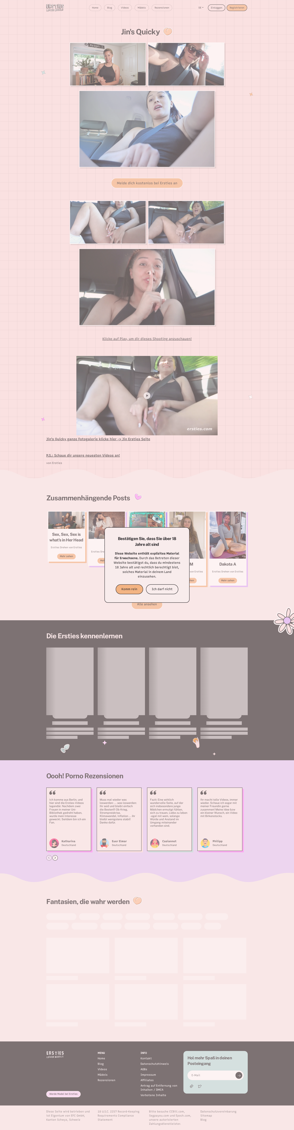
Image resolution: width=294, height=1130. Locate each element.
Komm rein (129, 589)
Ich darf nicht (162, 589)
